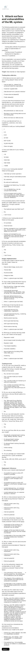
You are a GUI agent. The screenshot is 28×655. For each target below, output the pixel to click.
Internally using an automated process (15, 176)
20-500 (6, 137)
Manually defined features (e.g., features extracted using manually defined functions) (14, 297)
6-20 (5, 135)
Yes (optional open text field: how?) (14, 209)
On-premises (7, 223)
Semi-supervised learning (11, 320)
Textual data (7, 269)
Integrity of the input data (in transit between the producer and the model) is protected (15, 531)
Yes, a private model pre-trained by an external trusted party (15, 381)
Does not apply (8, 146)
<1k (5, 154)
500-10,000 (7, 140)
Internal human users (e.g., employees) (12, 504)
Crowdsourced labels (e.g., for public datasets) (14, 185)
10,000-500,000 (8, 143)
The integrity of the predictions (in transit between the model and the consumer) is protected (14, 580)
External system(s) (9, 514)
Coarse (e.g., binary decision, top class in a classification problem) (15, 633)
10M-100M (7, 163)
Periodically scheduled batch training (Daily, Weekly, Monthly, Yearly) (14, 435)
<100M (6, 165)
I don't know (7, 214)
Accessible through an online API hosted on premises (13, 473)
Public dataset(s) (8, 97)
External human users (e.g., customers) (12, 508)
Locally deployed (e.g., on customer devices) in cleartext (14, 493)
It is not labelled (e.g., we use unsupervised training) (12, 190)
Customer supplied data (10, 88)
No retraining (7, 450)
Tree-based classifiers (10, 346)
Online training (8, 447)
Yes (5, 249)
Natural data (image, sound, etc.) (13, 267)
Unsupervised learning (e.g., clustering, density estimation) (15, 314)
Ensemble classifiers (9, 348)
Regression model (9, 337)
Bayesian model (8, 343)
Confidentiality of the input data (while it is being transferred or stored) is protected (15, 537)
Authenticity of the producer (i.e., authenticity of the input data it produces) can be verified (13, 526)
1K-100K (6, 157)
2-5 (5, 132)
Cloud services (8, 225)
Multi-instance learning (10, 326)
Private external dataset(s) (11, 94)
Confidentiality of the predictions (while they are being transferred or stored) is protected (15, 585)
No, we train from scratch (11, 373)
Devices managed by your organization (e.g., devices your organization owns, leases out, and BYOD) (15, 230)
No (5, 212)
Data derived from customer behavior (14, 91)
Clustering (7, 355)
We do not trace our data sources (13, 117)
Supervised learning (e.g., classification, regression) (11, 310)
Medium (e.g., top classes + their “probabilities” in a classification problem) (13, 638)
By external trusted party (11, 182)
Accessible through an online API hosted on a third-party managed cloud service (15, 484)
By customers (8, 179)
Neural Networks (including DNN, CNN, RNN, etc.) (14, 352)
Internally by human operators (12, 173)
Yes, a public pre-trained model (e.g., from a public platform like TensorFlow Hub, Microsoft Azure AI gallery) (15, 387)
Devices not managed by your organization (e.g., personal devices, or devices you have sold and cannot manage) (15, 236)
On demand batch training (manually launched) (14, 444)
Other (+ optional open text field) (13, 278)
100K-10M (7, 160)
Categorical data (8, 275)
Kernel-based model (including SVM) (14, 340)
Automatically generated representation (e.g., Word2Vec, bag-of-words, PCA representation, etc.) (14, 292)
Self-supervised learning (11, 323)
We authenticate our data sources (13, 110)
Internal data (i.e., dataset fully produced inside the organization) (13, 85)
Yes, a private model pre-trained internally (13, 377)
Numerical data (8, 272)
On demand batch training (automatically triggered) (11, 440)
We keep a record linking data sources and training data (15, 114)
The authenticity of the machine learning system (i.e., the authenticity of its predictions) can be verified (14, 574)
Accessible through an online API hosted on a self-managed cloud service (13, 478)
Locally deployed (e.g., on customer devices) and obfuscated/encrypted (14, 488)
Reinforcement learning (10, 318)
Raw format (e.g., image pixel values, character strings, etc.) (14, 287)
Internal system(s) (9, 512)
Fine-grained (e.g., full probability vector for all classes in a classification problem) (15, 644)
